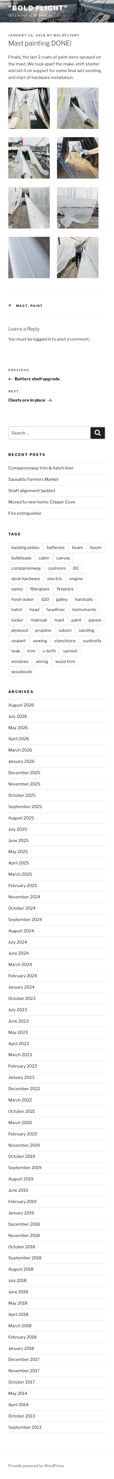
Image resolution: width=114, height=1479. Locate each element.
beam (77, 547)
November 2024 (24, 896)
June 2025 (18, 840)
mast (22, 306)
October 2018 (21, 1246)
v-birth (49, 651)
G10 (45, 599)
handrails (84, 599)
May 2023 (18, 1032)
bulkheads (21, 558)
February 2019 (22, 1201)
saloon (65, 630)
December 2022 (24, 1088)
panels (95, 620)
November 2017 (24, 1370)
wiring (42, 661)
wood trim (65, 661)
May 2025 (18, 851)
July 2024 (17, 942)
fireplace (65, 588)
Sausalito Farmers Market (33, 479)
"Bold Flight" (38, 8)
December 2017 (24, 1359)
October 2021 (21, 1111)
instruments (84, 609)
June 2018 (18, 1291)
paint (36, 306)
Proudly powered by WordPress (36, 1465)
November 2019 (24, 1145)
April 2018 (18, 1314)
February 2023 (22, 1066)
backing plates (25, 547)
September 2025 (25, 806)
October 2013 (21, 1416)
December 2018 (24, 1224)
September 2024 (25, 919)
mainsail (39, 620)
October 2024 (22, 908)
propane (43, 630)
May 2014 (17, 1393)
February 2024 (22, 975)
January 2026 (21, 761)
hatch (16, 609)
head (34, 609)
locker (17, 620)
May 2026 (18, 727)
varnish (70, 651)
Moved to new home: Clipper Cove (41, 502)
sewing (40, 640)
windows (20, 661)
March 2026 (20, 750)
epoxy (17, 588)
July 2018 (17, 1280)
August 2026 (21, 705)
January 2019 (21, 1212)
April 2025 (18, 863)
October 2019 (21, 1156)
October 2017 (21, 1382)
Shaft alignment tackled (31, 490)
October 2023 (22, 998)
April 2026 (18, 738)
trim (31, 651)
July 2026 (17, 716)
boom (96, 547)
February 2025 (22, 885)
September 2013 (25, 1427)
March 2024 (20, 964)
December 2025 (24, 772)
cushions (57, 568)
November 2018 (24, 1235)
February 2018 (22, 1337)
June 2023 (18, 1021)
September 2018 (25, 1257)
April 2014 (18, 1404)
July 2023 (17, 1009)
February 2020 (22, 1134)
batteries (56, 547)
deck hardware (25, 578)
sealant (18, 640)
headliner (55, 609)
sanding (86, 630)
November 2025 (24, 784)
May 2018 (17, 1303)
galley (62, 599)
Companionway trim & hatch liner (41, 468)
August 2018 (20, 1269)
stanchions (65, 640)
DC (76, 568)
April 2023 (18, 1043)
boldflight (67, 35)
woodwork (21, 671)
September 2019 (25, 1167)
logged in (42, 339)
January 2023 (21, 1077)
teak (15, 651)
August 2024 (21, 930)
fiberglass (40, 588)
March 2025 (20, 874)
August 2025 (21, 818)
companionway (26, 568)
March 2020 (20, 1122)
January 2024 (21, 987)
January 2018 (21, 1348)
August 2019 (20, 1179)
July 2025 (17, 829)
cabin (44, 558)
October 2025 (22, 795)
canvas (63, 558)
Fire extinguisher (25, 513)
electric (54, 578)
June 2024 (18, 953)
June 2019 (18, 1190)
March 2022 (20, 1100)
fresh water (22, 599)
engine (76, 578)
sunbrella (92, 640)
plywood (19, 630)
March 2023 (20, 1054)
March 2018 (20, 1325)
